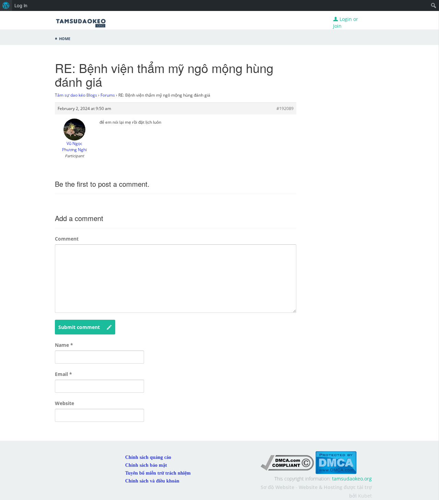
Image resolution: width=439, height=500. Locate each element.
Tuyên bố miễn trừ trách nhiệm (158, 473)
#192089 (285, 108)
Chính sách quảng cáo (148, 457)
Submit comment (79, 327)
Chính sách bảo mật (146, 465)
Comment (67, 238)
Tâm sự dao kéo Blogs (76, 95)
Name (64, 345)
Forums (107, 95)
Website (64, 403)
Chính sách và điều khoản (152, 481)
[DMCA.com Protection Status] (336, 462)
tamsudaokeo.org (352, 478)
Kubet (365, 495)
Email (63, 374)
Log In (20, 5)
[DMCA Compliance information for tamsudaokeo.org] (287, 462)
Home (64, 38)
